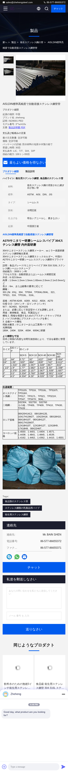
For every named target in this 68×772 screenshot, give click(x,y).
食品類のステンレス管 (16, 501)
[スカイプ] (9, 557)
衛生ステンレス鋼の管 (31, 42)
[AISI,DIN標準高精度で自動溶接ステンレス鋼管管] (40, 78)
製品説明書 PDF (17, 127)
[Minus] (63, 694)
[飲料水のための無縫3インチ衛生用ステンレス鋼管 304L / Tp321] (18, 668)
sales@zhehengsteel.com (19, 2)
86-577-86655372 (56, 2)
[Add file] (4, 766)
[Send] (63, 766)
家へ (5, 42)
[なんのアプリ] (17, 556)
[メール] (24, 557)
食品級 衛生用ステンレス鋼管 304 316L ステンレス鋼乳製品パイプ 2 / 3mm (50, 686)
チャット (58, 8)
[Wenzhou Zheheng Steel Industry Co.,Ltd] (16, 9)
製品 (13, 42)
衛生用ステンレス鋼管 (16, 514)
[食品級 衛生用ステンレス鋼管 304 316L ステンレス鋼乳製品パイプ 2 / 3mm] (50, 668)
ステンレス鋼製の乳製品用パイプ (22, 508)
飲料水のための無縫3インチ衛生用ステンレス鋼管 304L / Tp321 (18, 686)
